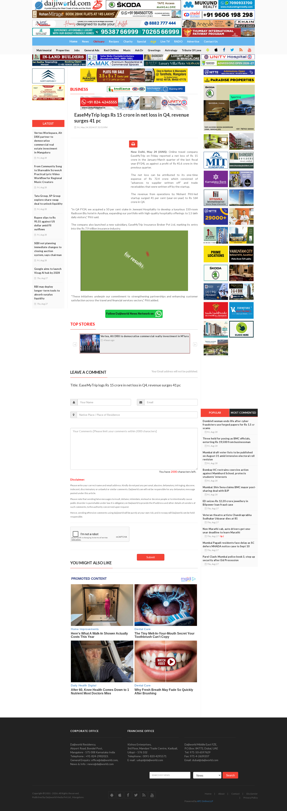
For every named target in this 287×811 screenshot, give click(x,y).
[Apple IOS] (215, 50)
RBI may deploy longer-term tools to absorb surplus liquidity (47, 292)
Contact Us (211, 41)
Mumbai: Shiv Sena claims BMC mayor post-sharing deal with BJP (229, 489)
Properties (63, 50)
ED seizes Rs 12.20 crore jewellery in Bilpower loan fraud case (225, 503)
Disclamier (252, 793)
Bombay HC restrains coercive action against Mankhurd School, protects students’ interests (226, 473)
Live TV (165, 41)
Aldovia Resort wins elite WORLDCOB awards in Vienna (135, 336)
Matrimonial (44, 50)
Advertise (193, 41)
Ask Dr (139, 50)
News (85, 41)
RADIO (178, 41)
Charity (128, 41)
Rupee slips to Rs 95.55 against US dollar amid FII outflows (45, 223)
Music (127, 50)
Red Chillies (111, 50)
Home (208, 793)
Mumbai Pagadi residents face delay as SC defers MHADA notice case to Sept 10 (228, 544)
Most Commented (243, 412)
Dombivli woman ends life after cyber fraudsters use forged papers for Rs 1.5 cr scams (229, 424)
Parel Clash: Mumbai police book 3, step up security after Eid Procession (229, 558)
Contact (235, 793)
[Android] (207, 50)
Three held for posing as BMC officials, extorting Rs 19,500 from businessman (226, 440)
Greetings (154, 50)
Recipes (114, 41)
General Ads (91, 50)
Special (141, 41)
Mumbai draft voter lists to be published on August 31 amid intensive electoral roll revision (229, 456)
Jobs (77, 50)
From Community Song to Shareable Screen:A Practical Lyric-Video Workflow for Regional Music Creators (48, 174)
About (221, 793)
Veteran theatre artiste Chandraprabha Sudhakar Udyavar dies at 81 (227, 516)
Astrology (171, 50)
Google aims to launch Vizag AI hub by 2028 (48, 270)
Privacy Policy (250, 797)
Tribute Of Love (191, 50)
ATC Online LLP (205, 801)
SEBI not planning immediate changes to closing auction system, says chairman (48, 249)
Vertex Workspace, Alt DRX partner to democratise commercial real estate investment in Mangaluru (48, 142)
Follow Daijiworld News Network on (130, 313)
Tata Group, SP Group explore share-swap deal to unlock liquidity (48, 199)
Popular (215, 412)
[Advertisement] (100, 175)
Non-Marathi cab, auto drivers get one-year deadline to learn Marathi (227, 530)
